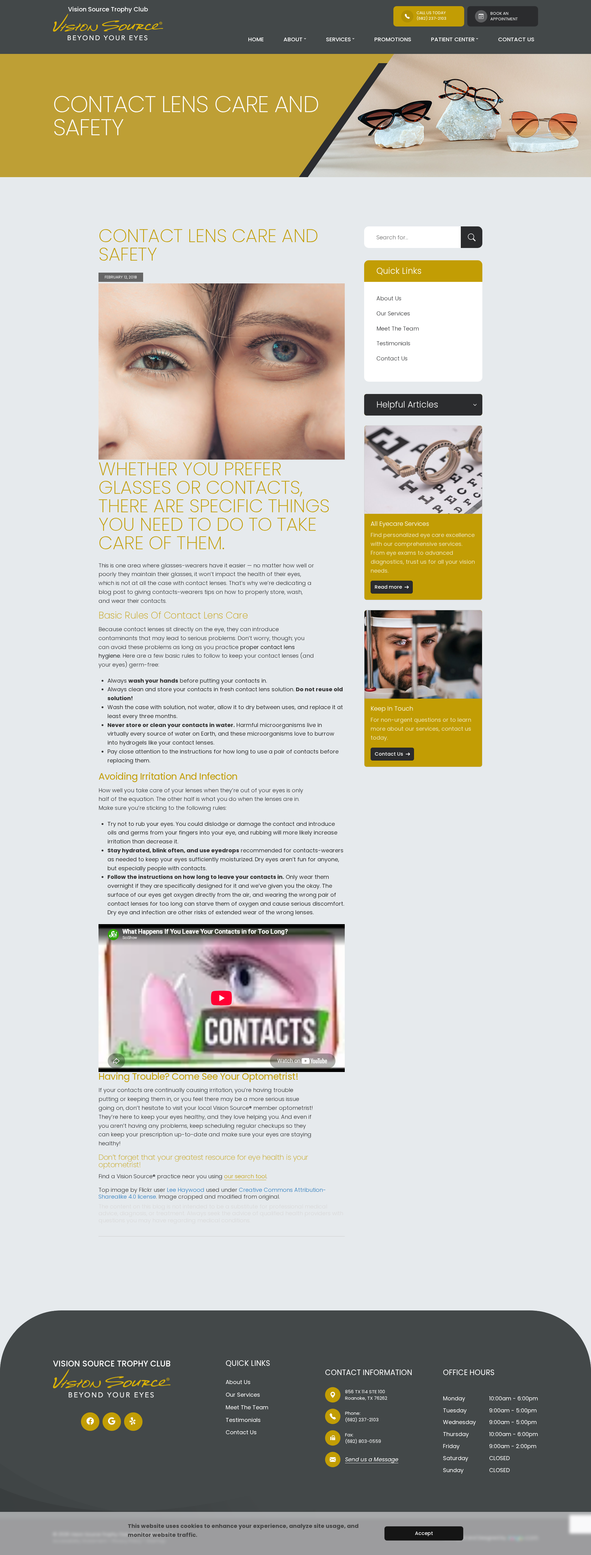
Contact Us (516, 39)
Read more (388, 587)
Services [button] (338, 39)
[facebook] (90, 1421)
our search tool (245, 1176)
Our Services (393, 313)
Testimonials (393, 343)
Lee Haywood (185, 1190)
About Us (388, 298)
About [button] (293, 39)
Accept (424, 1533)
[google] (112, 1421)
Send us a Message (371, 1460)
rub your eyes (154, 824)
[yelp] (133, 1421)
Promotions (392, 39)
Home (256, 39)
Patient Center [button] (453, 39)
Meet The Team (397, 328)
